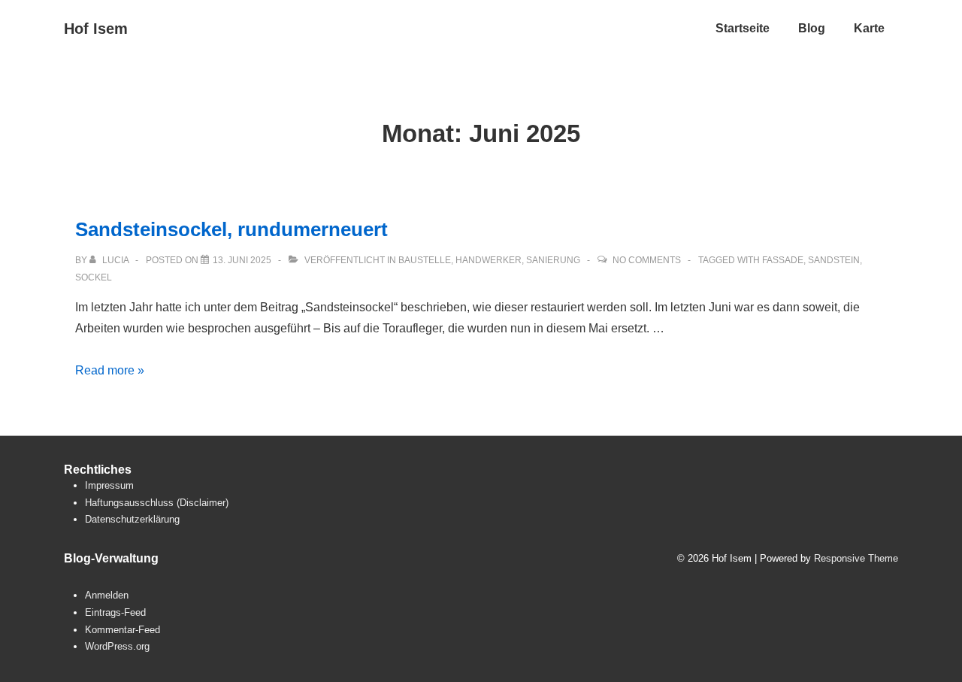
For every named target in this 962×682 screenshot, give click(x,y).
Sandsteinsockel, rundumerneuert (231, 229)
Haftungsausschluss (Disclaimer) (156, 502)
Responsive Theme (856, 558)
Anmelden (107, 595)
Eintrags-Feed (115, 612)
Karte (869, 28)
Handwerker (488, 260)
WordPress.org (117, 646)
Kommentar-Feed (122, 629)
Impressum (109, 485)
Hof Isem (96, 28)
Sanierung (553, 260)
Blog (811, 28)
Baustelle (424, 260)
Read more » (109, 370)
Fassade (782, 260)
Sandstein (834, 260)
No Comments (647, 260)
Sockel (93, 277)
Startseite (742, 28)
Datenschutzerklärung (132, 519)
